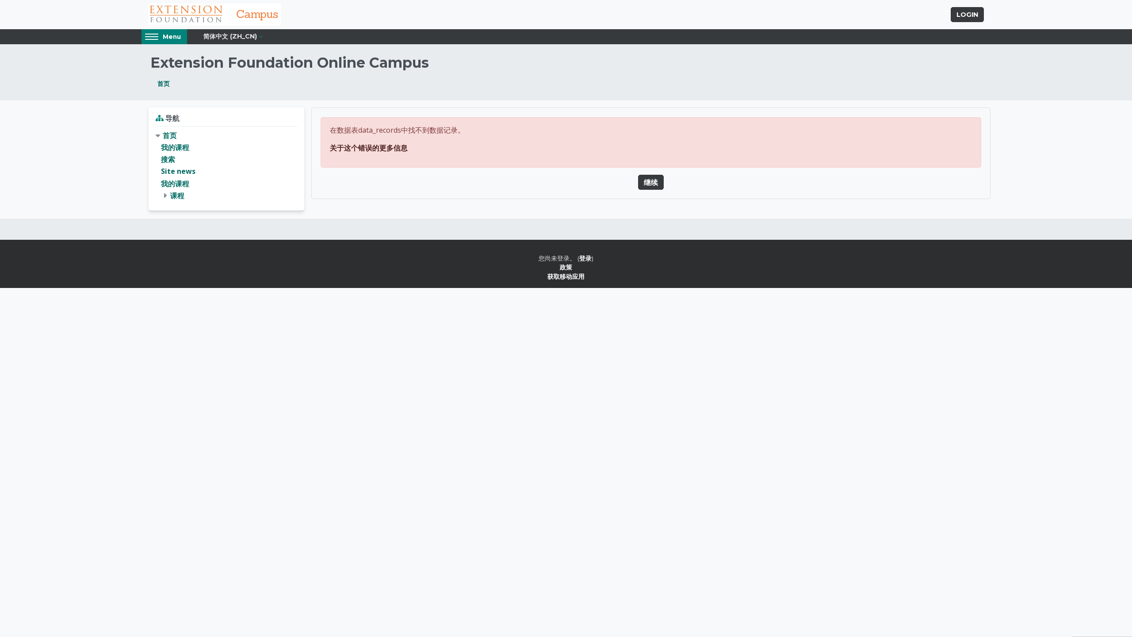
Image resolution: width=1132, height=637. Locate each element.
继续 (651, 182)
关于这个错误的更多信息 (369, 148)
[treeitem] (226, 165)
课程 (177, 195)
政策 (566, 267)
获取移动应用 (566, 276)
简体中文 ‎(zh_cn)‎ (230, 36)
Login (967, 15)
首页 (163, 83)
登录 (585, 258)
